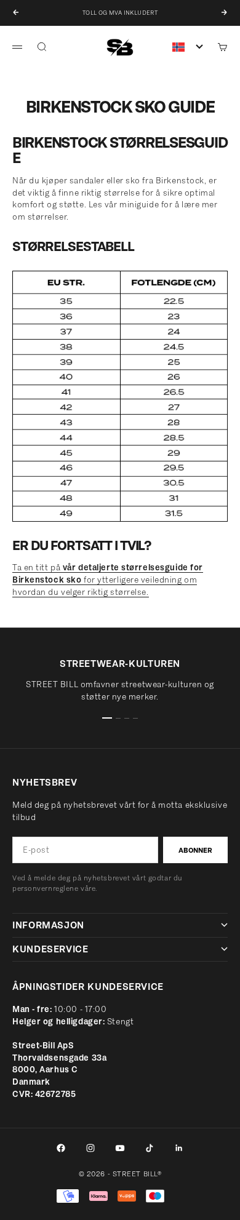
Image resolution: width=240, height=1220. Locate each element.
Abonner (195, 850)
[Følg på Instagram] (90, 1148)
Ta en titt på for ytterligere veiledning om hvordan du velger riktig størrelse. (107, 579)
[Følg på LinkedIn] (179, 1148)
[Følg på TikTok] (149, 1148)
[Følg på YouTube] (120, 1148)
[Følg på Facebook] (61, 1148)
